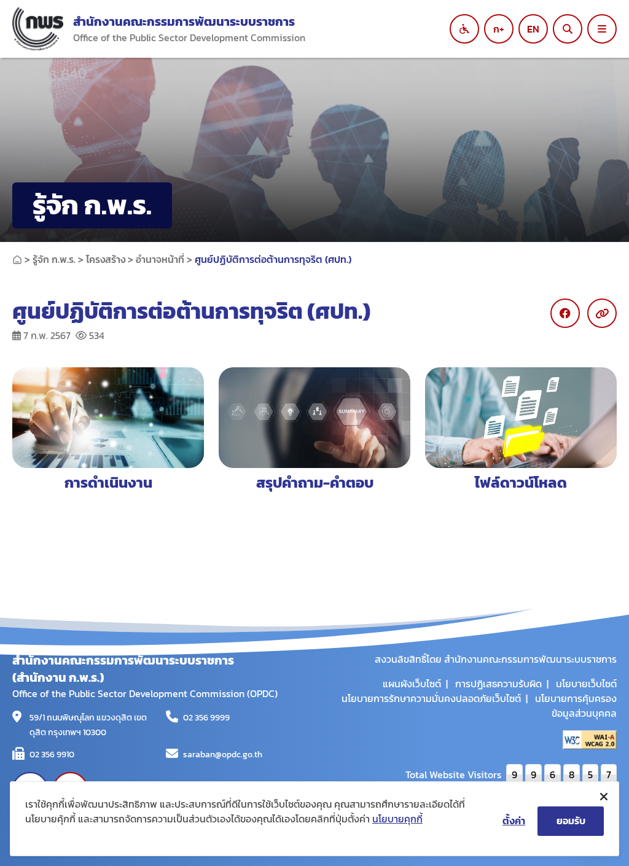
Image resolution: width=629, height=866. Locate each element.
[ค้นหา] (567, 29)
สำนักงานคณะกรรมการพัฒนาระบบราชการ (184, 21)
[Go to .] (17, 259)
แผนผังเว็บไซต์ (412, 683)
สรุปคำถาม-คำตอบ (314, 482)
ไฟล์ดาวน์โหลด (521, 482)
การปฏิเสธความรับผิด (498, 683)
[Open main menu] (602, 29)
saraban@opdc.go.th (222, 754)
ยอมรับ (571, 820)
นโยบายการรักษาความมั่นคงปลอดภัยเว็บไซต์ (431, 698)
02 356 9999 (206, 717)
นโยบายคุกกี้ (397, 818)
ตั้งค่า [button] (513, 820)
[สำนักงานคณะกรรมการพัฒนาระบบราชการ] (37, 28)
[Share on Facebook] (565, 313)
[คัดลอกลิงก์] (602, 313)
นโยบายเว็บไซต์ (586, 683)
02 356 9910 (51, 754)
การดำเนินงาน (108, 482)
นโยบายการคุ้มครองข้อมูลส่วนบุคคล (576, 705)
